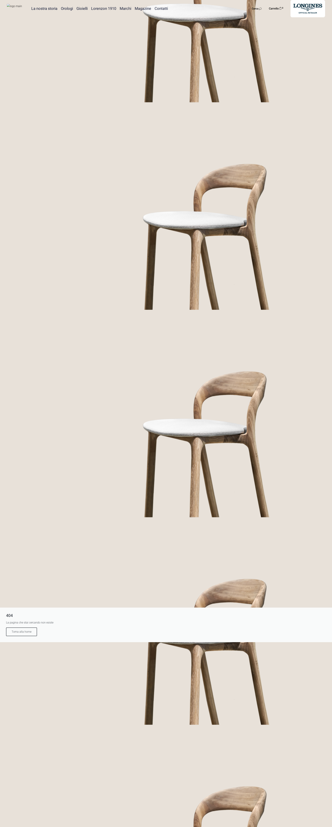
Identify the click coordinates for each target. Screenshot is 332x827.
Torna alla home (21, 631)
